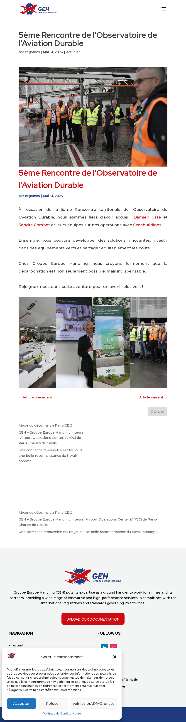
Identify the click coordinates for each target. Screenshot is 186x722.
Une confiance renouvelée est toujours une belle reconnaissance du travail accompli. (51, 455)
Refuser (53, 703)
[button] (115, 657)
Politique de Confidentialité (62, 713)
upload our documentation (93, 619)
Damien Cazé (147, 217)
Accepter (21, 703)
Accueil (18, 645)
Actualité (73, 52)
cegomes (32, 52)
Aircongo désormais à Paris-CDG (45, 425)
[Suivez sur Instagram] (113, 647)
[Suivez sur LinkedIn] (104, 647)
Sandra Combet (34, 225)
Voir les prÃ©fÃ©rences (94, 703)
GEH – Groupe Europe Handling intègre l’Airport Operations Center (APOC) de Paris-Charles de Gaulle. (51, 437)
